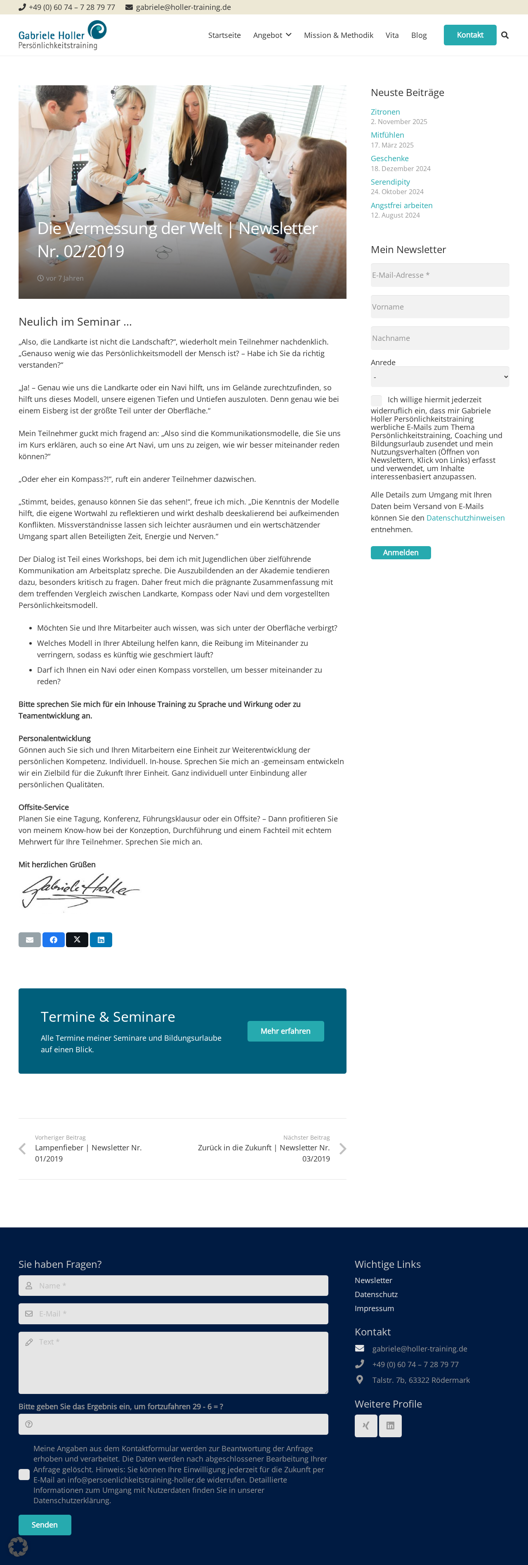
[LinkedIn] (390, 1426)
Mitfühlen (387, 135)
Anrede (383, 362)
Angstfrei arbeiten (402, 205)
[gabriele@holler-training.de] (363, 1348)
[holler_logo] (63, 35)
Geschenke (390, 158)
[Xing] (366, 1426)
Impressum (374, 1308)
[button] (505, 35)
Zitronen (385, 112)
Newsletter (373, 1280)
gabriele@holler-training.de (419, 1349)
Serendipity (390, 182)
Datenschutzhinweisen (466, 518)
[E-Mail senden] (30, 939)
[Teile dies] (53, 939)
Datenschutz (376, 1294)
